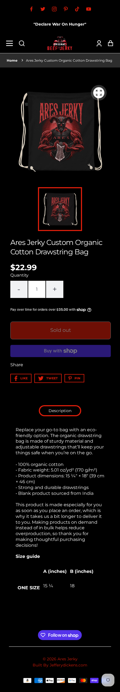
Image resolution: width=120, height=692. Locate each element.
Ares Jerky (67, 658)
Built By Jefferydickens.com (60, 665)
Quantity (19, 275)
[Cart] (109, 43)
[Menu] (11, 43)
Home (12, 60)
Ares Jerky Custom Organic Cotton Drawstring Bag (69, 60)
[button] (22, 43)
